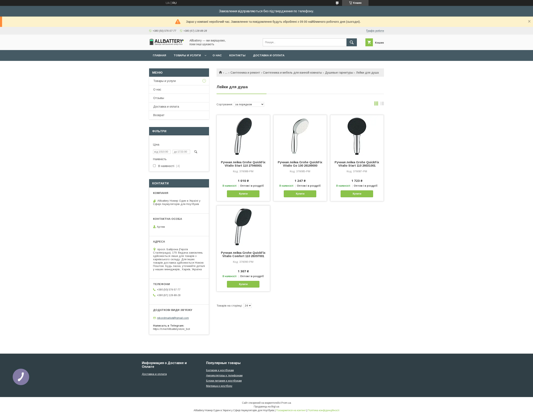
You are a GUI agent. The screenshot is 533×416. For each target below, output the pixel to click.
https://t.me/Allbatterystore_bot (171, 329)
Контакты (237, 55)
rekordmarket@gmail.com (173, 317)
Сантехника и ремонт (245, 72)
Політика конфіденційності (323, 410)
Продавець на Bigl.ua (266, 406)
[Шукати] (351, 42)
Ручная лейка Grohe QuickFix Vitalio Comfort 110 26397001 (243, 254)
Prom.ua (286, 402)
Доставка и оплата (268, 55)
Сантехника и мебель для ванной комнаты (292, 72)
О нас (217, 55)
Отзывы (158, 98)
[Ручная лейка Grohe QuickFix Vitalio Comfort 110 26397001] (243, 226)
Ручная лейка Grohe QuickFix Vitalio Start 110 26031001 (357, 164)
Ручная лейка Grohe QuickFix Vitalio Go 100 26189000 (300, 164)
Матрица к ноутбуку (219, 385)
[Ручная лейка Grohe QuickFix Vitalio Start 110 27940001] (243, 136)
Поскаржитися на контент (291, 410)
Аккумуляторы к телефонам (224, 375)
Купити (243, 193)
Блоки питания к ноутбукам (224, 380)
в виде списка (382, 104)
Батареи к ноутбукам (220, 370)
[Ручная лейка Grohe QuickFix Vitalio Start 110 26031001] (357, 136)
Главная (159, 55)
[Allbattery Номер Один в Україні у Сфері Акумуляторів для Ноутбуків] (166, 44)
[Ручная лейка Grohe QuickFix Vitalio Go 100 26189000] (300, 136)
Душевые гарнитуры (339, 72)
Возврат (158, 115)
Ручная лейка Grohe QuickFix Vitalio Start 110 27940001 (243, 164)
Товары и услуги (187, 55)
